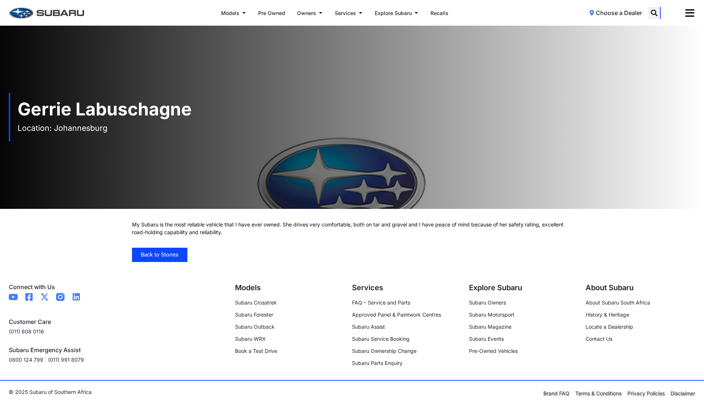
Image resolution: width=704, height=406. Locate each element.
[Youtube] (13, 297)
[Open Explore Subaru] (416, 13)
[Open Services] (360, 13)
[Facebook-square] (29, 297)
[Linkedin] (76, 297)
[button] (654, 13)
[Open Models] (243, 13)
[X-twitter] (44, 297)
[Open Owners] (320, 13)
